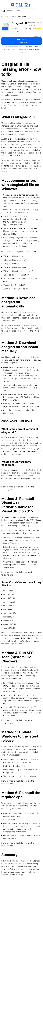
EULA (30, 49)
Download (21, 40)
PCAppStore (27, 46)
